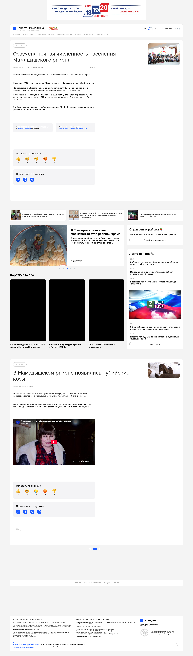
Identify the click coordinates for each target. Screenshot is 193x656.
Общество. (20, 45)
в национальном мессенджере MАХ (73, 128)
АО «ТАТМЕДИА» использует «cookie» (26, 644)
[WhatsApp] (39, 512)
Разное (116, 583)
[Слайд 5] (74, 268)
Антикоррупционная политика (23, 643)
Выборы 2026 (102, 34)
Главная (16, 34)
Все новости (155, 344)
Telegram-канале (24, 128)
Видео (78, 34)
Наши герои (28, 34)
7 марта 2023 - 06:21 (19, 386)
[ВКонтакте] (18, 180)
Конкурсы (88, 34)
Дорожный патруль (45, 34)
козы (17, 529)
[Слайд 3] (67, 268)
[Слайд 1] (59, 268)
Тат (155, 29)
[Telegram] (32, 180)
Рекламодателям (64, 34)
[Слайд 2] (63, 268)
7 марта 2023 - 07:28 (19, 67)
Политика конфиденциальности (24, 647)
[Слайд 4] (70, 268)
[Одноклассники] (25, 180)
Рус (145, 29)
